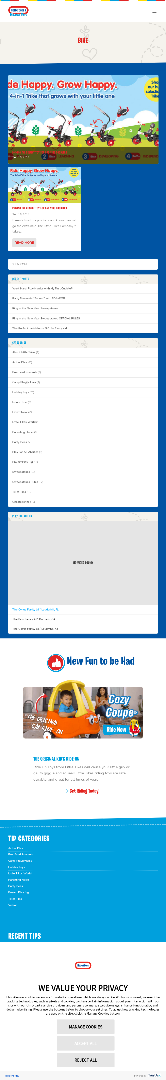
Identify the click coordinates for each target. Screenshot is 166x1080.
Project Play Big (22, 462)
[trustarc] (154, 1075)
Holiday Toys (20, 392)
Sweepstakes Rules (25, 482)
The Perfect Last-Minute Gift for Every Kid (39, 328)
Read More (24, 242)
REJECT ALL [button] (85, 1060)
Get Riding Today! (85, 791)
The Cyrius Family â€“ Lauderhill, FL (35, 610)
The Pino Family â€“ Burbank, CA (33, 619)
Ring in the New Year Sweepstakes (35, 308)
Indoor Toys (19, 402)
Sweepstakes (21, 472)
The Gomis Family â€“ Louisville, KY (35, 629)
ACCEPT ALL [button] (85, 1043)
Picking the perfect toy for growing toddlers (39, 152)
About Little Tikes (23, 352)
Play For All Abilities (25, 452)
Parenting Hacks (23, 432)
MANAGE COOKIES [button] (85, 1027)
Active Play (19, 362)
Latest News (20, 412)
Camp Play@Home (24, 382)
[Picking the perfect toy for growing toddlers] (44, 185)
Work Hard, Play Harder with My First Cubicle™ (42, 288)
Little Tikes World (24, 422)
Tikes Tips (19, 492)
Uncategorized (21, 502)
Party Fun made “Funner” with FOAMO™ (38, 298)
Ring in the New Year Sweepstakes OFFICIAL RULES (46, 318)
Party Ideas (19, 442)
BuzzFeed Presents (24, 372)
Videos (12, 905)
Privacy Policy (12, 1075)
